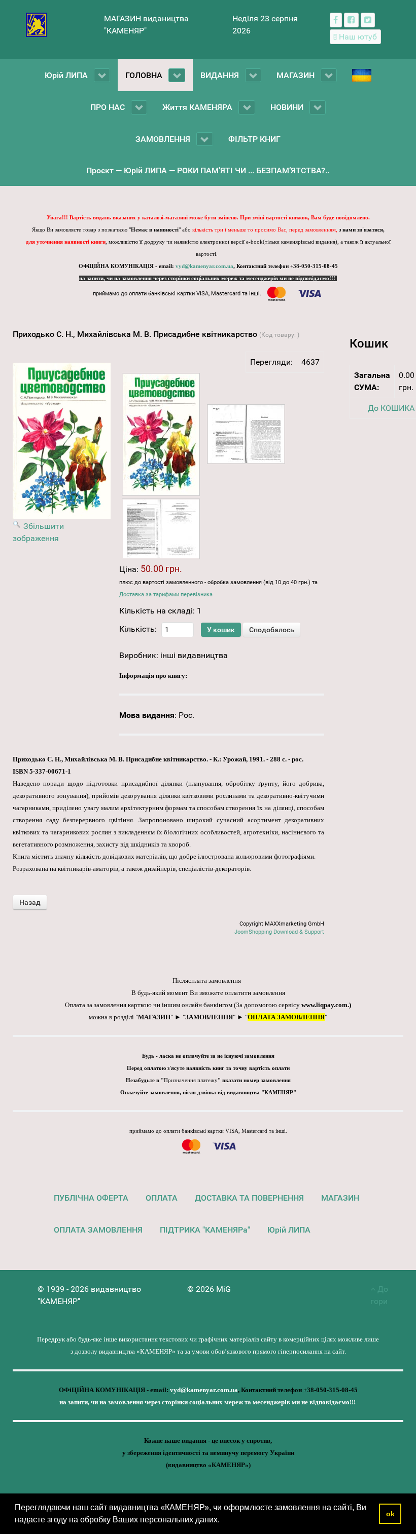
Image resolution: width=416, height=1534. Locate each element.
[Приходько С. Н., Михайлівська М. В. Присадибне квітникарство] (161, 434)
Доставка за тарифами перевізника (166, 594)
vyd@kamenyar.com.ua (204, 266)
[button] (223, 1520)
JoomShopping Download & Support (279, 932)
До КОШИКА (391, 408)
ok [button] (390, 1514)
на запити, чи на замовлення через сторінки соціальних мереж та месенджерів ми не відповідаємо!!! (208, 278)
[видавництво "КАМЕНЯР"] (36, 24)
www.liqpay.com (324, 1005)
